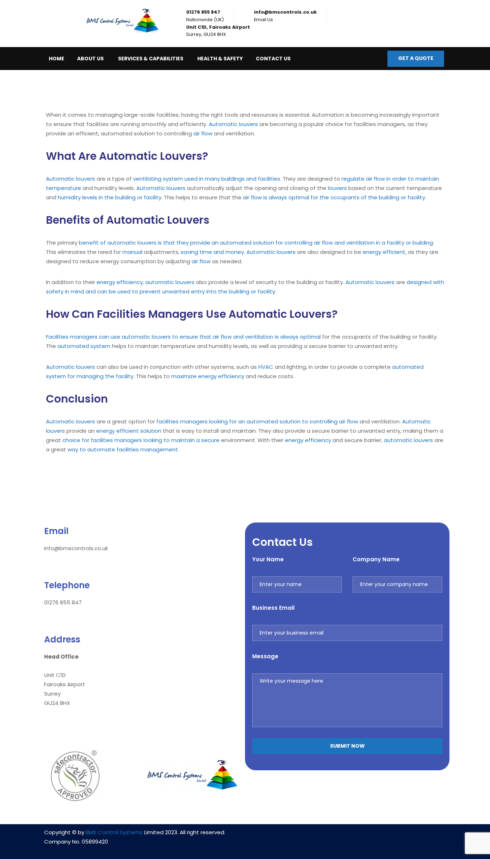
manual (132, 252)
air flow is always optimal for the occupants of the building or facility (334, 197)
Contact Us (273, 58)
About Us (90, 58)
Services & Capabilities (150, 58)
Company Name (376, 559)
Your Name (268, 559)
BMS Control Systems (114, 832)
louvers (337, 188)
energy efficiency (119, 282)
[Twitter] (368, 837)
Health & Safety (220, 58)
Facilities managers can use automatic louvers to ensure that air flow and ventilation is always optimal (183, 336)
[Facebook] (347, 837)
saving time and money (212, 252)
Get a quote (415, 58)
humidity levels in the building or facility (109, 197)
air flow (202, 133)
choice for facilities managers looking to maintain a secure (141, 440)
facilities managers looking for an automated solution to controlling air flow (257, 421)
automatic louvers (169, 282)
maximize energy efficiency (207, 376)
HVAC (265, 367)
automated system (83, 346)
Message (265, 656)
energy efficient (384, 252)
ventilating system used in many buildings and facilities (206, 178)
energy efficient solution (128, 431)
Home (56, 58)
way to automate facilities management (122, 449)
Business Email (273, 608)
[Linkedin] (326, 837)
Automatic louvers (233, 124)
